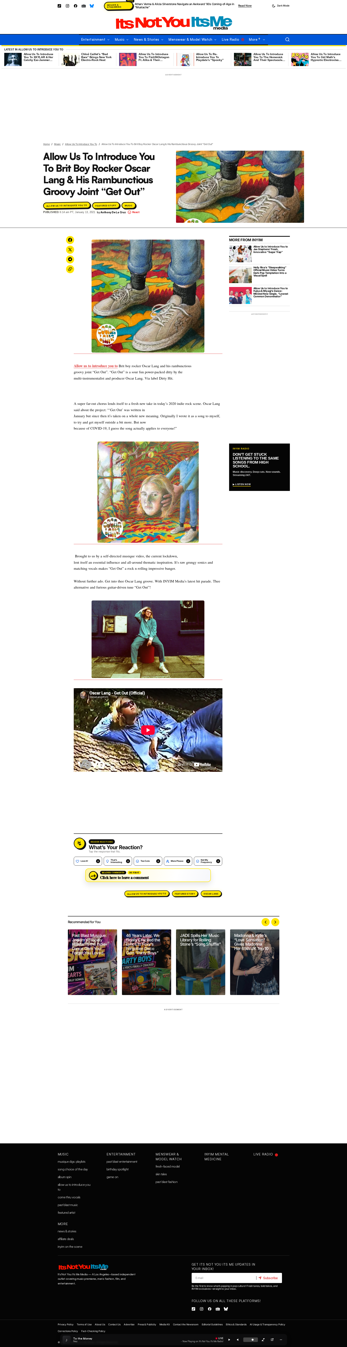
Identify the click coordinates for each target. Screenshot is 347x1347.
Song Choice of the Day (73, 1169)
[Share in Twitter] (70, 250)
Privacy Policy (66, 1324)
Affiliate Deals (66, 1239)
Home (46, 144)
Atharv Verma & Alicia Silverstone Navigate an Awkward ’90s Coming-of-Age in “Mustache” (184, 5)
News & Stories (67, 1231)
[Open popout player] (272, 1339)
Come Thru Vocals (69, 1197)
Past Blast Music (68, 1205)
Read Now (245, 5)
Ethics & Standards (236, 1324)
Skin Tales (161, 1174)
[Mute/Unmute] (238, 1339)
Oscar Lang (211, 893)
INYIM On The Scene (70, 1247)
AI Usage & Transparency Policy (267, 1324)
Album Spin (65, 1177)
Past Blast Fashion (166, 1182)
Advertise (129, 1324)
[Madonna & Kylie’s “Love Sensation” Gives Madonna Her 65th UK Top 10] (254, 962)
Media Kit (164, 1324)
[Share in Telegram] (70, 259)
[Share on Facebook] (70, 240)
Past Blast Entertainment (122, 1161)
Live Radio (263, 1154)
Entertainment (121, 1154)
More (63, 1224)
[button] (280, 6)
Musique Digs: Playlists (71, 1161)
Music (57, 144)
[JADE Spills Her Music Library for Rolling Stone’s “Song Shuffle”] (200, 962)
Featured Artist (66, 1212)
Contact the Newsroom (186, 1324)
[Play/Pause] (229, 1339)
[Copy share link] (263, 1339)
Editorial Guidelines (212, 1324)
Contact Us (114, 1324)
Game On (112, 1177)
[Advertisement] (173, 105)
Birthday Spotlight (117, 1169)
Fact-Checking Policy (93, 1331)
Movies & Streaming (114, 6)
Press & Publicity (147, 1324)
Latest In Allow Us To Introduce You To (33, 49)
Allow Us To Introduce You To (81, 144)
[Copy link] (70, 269)
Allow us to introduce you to (96, 365)
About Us (100, 1324)
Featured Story (105, 205)
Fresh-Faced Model (168, 1166)
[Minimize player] (281, 1339)
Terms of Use (84, 1324)
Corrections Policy (68, 1331)
